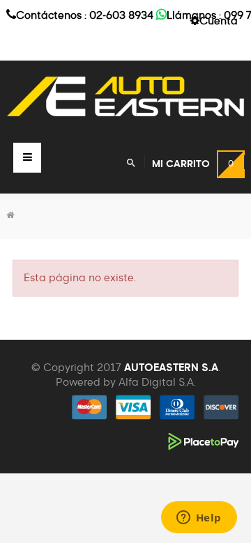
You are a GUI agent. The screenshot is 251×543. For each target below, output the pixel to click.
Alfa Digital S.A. (157, 382)
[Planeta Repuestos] (125, 96)
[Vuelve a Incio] (10, 216)
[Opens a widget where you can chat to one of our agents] (198, 518)
